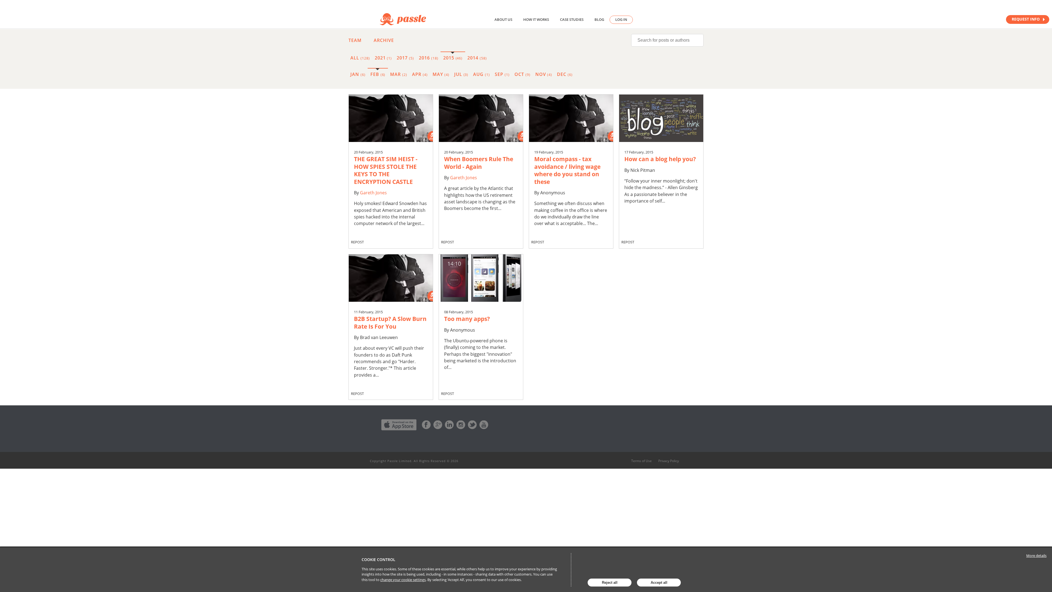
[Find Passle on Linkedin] (449, 424)
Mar (398, 74)
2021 (383, 58)
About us (503, 19)
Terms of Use (641, 461)
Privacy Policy (668, 461)
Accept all (659, 582)
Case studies (572, 19)
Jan (357, 74)
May (441, 74)
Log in (621, 19)
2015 (453, 58)
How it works (536, 19)
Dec (565, 74)
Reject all (610, 582)
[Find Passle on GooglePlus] (437, 424)
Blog (599, 19)
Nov (543, 74)
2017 (405, 58)
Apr (420, 74)
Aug (481, 74)
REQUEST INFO (1026, 19)
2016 (428, 58)
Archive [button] (384, 40)
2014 (477, 58)
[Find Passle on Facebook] (426, 424)
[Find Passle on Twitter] (472, 424)
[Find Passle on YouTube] (483, 424)
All (360, 58)
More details (1036, 555)
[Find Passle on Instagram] (460, 424)
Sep (502, 74)
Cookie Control (378, 559)
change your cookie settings (403, 579)
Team (355, 40)
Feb (377, 74)
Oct (522, 74)
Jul (461, 74)
